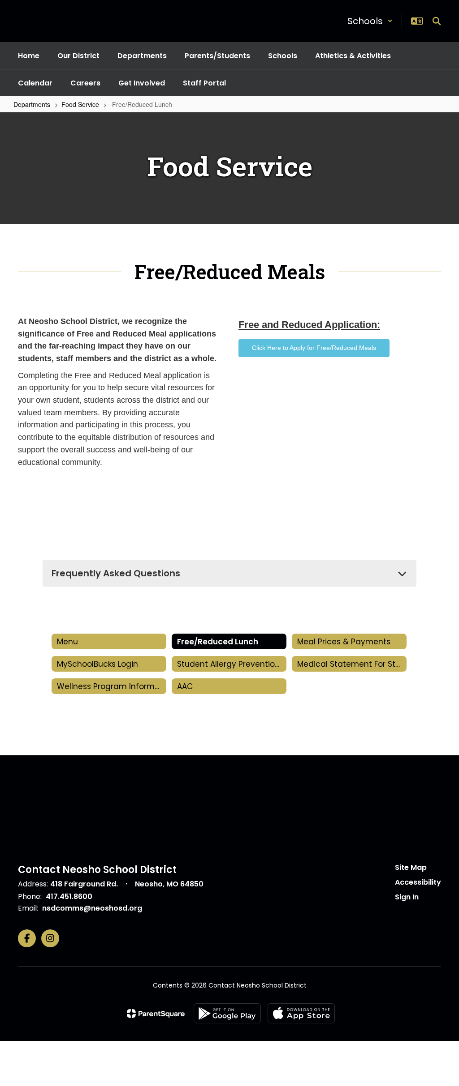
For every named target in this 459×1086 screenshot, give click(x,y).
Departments (31, 104)
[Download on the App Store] (301, 1013)
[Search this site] (436, 21)
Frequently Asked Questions (116, 573)
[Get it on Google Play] (227, 1013)
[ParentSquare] (156, 1013)
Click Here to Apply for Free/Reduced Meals (314, 347)
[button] (370, 21)
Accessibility (418, 882)
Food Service (80, 104)
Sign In (407, 897)
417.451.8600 (69, 896)
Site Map (411, 867)
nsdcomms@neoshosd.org (92, 908)
